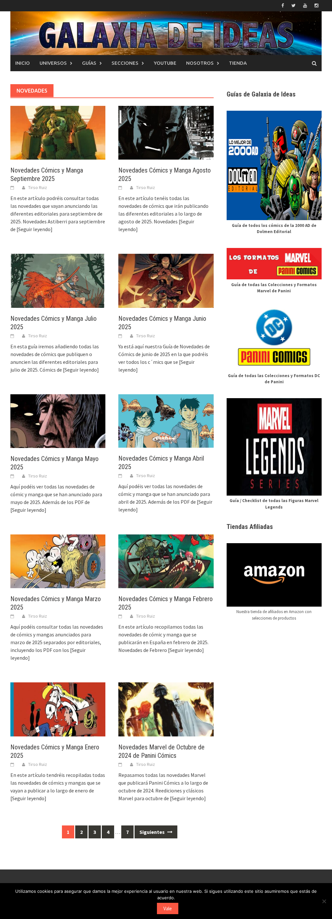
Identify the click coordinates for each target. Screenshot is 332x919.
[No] (324, 901)
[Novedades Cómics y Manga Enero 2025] (57, 708)
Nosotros (200, 63)
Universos (53, 63)
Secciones (125, 63)
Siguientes (152, 832)
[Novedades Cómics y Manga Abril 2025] (165, 420)
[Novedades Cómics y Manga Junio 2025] (165, 280)
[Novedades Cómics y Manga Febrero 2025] (165, 560)
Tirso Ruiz (37, 187)
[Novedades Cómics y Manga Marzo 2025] (57, 560)
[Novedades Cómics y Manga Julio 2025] (57, 280)
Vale (167, 908)
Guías (89, 63)
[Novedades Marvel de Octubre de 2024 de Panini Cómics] (165, 708)
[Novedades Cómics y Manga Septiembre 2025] (57, 132)
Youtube (165, 63)
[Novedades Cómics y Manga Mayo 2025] (57, 420)
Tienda (238, 63)
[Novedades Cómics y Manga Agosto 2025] (165, 132)
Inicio (22, 63)
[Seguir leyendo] (35, 229)
